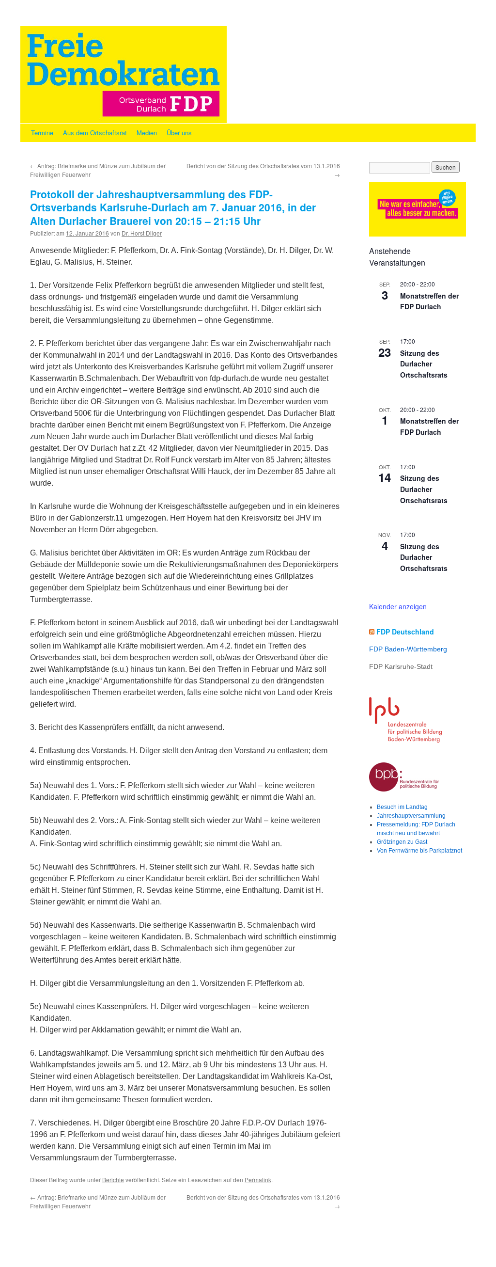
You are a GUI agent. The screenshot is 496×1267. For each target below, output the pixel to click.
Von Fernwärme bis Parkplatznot (419, 850)
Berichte (113, 1179)
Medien (147, 132)
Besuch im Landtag (402, 807)
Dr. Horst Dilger (142, 233)
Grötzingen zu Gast (402, 842)
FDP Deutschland (405, 631)
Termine (42, 132)
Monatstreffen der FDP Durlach (429, 301)
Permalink (258, 1179)
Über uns (179, 132)
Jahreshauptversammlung (411, 815)
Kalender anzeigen (398, 606)
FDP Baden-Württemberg (408, 649)
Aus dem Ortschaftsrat (95, 132)
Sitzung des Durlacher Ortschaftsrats (424, 364)
